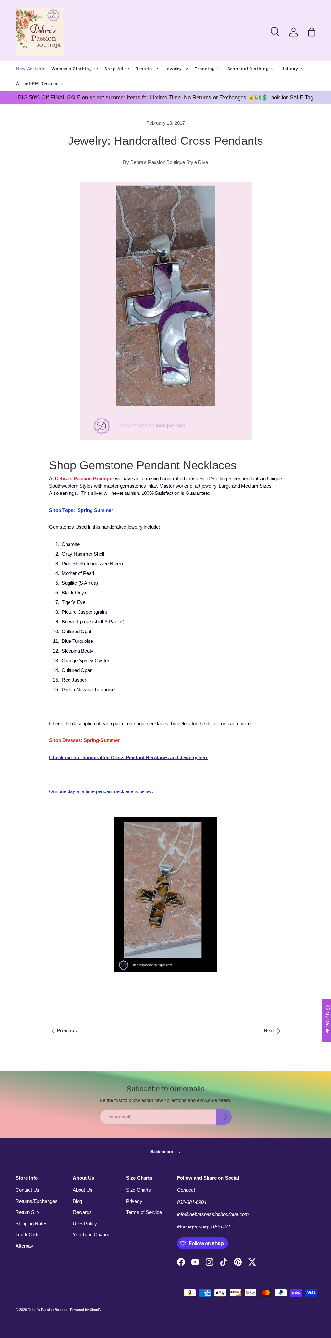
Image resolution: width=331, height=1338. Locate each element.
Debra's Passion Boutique (48, 1309)
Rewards (82, 1212)
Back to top (162, 1151)
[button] (311, 32)
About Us (82, 1190)
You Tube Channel (92, 1234)
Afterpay (24, 1245)
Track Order (28, 1234)
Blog (77, 1201)
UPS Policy (85, 1223)
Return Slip (27, 1212)
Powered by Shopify (85, 1309)
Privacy (134, 1201)
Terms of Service (144, 1212)
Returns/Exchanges (37, 1201)
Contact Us (27, 1190)
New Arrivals (31, 68)
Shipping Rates (32, 1223)
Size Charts (138, 1190)
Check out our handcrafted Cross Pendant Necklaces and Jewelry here (128, 757)
